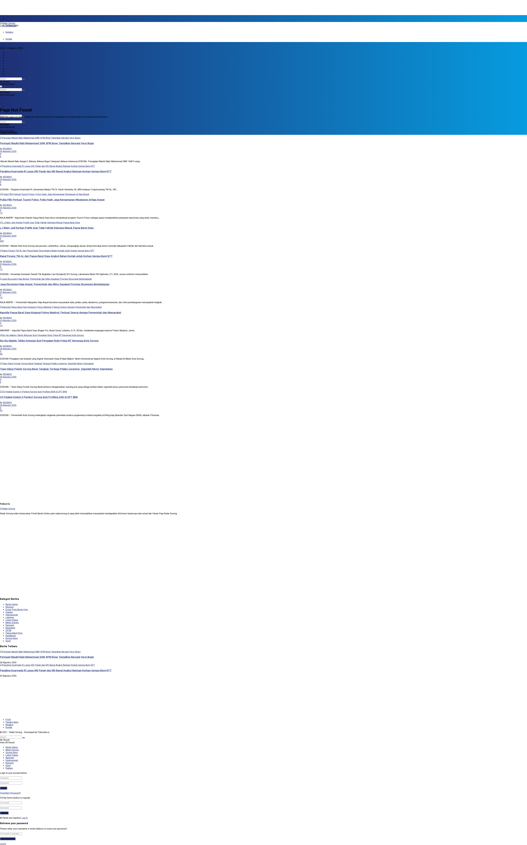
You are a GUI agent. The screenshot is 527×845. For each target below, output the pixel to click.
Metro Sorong (12, 55)
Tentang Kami (11, 722)
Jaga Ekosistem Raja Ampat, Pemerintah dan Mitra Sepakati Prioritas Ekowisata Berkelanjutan (54, 284)
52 (1, 410)
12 (1, 269)
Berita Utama (11, 45)
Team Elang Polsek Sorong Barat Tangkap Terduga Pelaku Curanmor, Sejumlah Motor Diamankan (56, 369)
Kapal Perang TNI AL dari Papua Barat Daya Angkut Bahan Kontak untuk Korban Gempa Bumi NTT (56, 256)
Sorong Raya (11, 58)
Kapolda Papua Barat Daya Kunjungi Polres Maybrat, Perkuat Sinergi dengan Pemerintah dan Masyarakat (60, 312)
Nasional (9, 76)
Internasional (11, 66)
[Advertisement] (66, 6)
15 (1, 297)
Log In (25, 818)
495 (2, 241)
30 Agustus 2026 (8, 151)
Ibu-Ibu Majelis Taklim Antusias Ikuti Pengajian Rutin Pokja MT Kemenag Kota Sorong (49, 340)
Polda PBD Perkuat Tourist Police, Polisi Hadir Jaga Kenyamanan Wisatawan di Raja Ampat (52, 199)
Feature (9, 106)
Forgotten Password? (10, 793)
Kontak (8, 39)
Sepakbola (10, 635)
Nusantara (10, 628)
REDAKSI (7, 148)
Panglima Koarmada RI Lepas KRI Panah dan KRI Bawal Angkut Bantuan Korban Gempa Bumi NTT (56, 171)
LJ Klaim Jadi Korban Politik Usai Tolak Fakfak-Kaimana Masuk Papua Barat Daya (46, 227)
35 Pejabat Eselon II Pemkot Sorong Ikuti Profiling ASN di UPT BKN (39, 397)
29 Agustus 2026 (8, 236)
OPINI (8, 630)
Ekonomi (9, 91)
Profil (8, 18)
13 (1, 213)
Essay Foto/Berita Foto (16, 609)
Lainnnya (9, 617)
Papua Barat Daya (13, 633)
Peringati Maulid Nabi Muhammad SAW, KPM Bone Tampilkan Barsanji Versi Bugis (47, 143)
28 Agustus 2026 (8, 348)
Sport (8, 98)
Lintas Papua (11, 61)
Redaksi (9, 32)
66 (1, 354)
